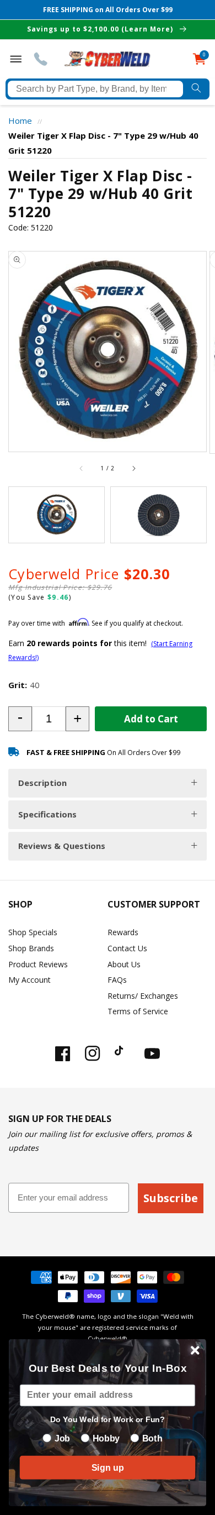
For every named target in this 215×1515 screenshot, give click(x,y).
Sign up (107, 1467)
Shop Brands (31, 948)
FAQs (117, 979)
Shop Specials (32, 932)
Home (20, 120)
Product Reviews (38, 964)
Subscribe (170, 1198)
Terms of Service (138, 1011)
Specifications (47, 814)
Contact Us (127, 948)
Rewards (123, 932)
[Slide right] (133, 469)
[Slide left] (81, 469)
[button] (20, 718)
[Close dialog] (195, 1350)
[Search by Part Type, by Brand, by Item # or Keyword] (196, 89)
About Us (124, 964)
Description (42, 782)
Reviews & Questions (61, 845)
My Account (29, 979)
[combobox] (95, 89)
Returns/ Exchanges (143, 995)
